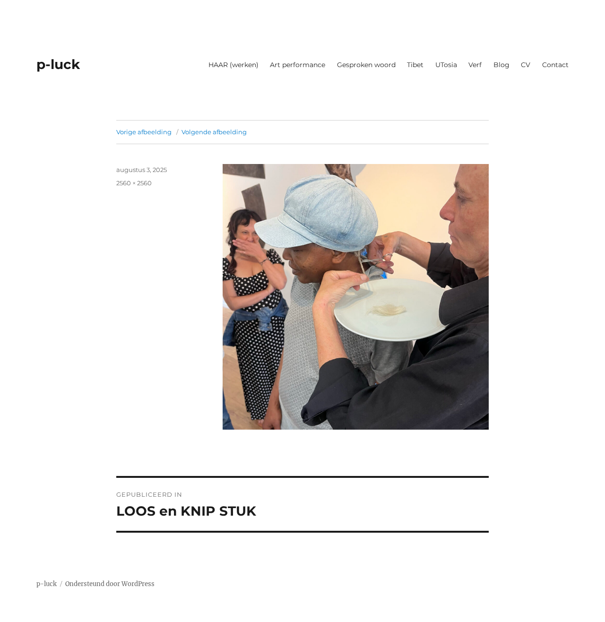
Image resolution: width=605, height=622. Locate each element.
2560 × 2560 (134, 183)
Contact (555, 64)
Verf (475, 64)
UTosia (446, 64)
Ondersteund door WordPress (110, 584)
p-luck (58, 64)
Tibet (415, 64)
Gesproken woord (366, 64)
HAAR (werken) (233, 64)
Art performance (297, 64)
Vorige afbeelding (144, 132)
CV (525, 64)
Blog (501, 64)
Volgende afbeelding (214, 132)
